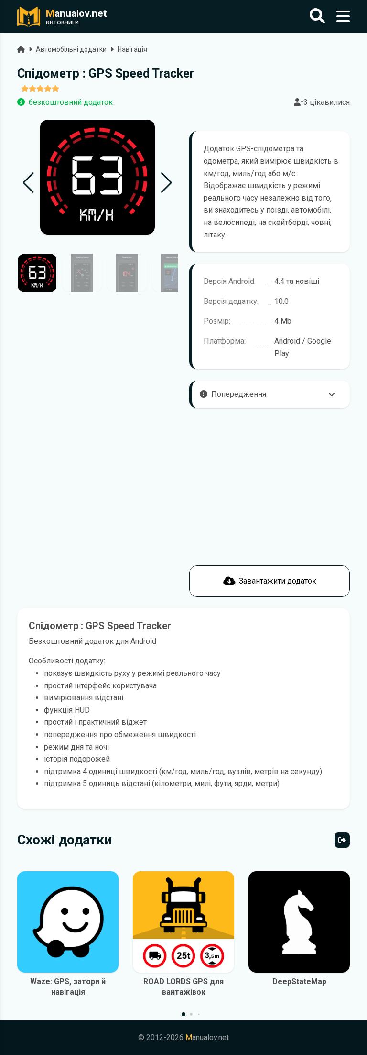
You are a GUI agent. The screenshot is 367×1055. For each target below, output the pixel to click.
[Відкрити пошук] (317, 16)
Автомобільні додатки (71, 49)
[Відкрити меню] (343, 16)
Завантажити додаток (277, 580)
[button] (166, 182)
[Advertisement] (97, 530)
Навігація (132, 49)
